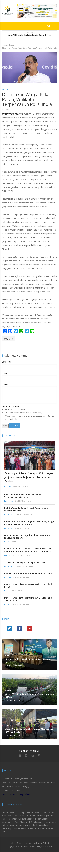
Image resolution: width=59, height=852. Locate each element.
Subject (5, 373)
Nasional (12, 45)
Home (4, 45)
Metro (7, 542)
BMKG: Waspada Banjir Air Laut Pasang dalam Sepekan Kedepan (26, 509)
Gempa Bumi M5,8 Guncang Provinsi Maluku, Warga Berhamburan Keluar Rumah (29, 523)
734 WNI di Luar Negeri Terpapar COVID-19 (24, 562)
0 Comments (16, 109)
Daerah (7, 591)
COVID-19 (8, 338)
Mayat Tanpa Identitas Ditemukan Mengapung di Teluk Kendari (28, 599)
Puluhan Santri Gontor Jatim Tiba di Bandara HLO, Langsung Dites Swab (28, 536)
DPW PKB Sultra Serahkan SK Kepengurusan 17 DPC (28, 573)
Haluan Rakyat (42, 843)
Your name (6, 362)
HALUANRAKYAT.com (12, 113)
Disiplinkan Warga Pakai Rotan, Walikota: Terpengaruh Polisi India (24, 495)
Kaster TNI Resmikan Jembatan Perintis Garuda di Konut (29, 35)
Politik (7, 486)
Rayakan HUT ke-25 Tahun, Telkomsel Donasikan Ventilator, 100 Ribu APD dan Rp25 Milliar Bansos (28, 550)
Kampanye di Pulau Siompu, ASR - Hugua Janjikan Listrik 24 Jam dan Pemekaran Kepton (28, 477)
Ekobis (7, 555)
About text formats (10, 406)
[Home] (7, 10)
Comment (6, 384)
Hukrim (7, 604)
